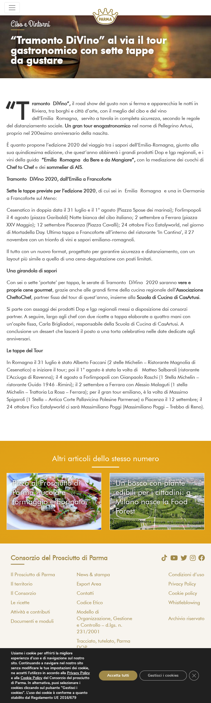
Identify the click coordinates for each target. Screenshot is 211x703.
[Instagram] (191, 557)
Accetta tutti (118, 675)
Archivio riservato (186, 618)
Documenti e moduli (32, 621)
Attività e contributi (30, 612)
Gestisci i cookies (163, 675)
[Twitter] (182, 557)
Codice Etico (90, 602)
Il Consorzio (23, 593)
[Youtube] (173, 557)
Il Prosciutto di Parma (33, 574)
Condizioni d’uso (186, 574)
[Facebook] (200, 557)
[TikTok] (163, 557)
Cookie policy (182, 593)
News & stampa (93, 574)
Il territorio (21, 584)
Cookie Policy (31, 678)
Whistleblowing (184, 602)
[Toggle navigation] (12, 7)
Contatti (85, 593)
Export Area (89, 584)
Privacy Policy (182, 584)
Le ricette (20, 602)
